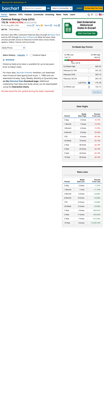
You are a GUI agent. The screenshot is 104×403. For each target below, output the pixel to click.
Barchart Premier (24, 72)
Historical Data (16, 81)
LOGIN (79, 8)
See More (97, 92)
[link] (57, 25)
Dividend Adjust (39, 55)
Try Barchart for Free (93, 8)
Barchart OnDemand (28, 37)
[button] (101, 14)
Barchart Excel (54, 35)
